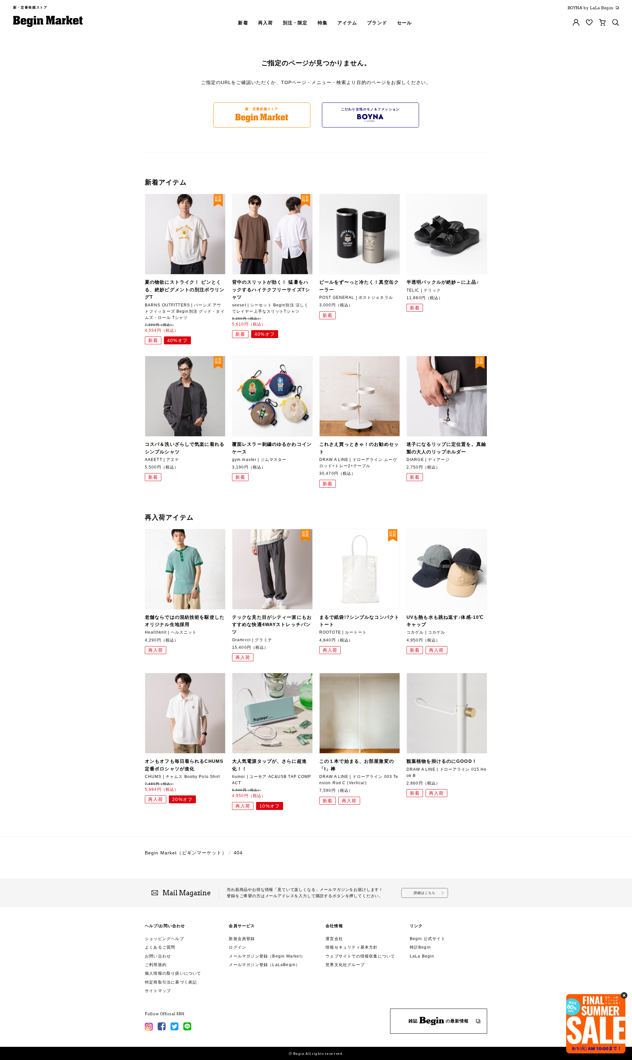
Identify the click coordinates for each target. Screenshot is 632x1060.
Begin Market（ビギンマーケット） (186, 852)
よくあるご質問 (160, 947)
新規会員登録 (242, 938)
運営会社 (334, 938)
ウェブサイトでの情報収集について (360, 956)
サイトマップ (158, 990)
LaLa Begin (422, 956)
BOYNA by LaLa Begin (590, 8)
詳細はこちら (425, 893)
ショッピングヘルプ (164, 938)
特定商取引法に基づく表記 (171, 982)
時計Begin (420, 947)
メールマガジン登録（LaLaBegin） (264, 964)
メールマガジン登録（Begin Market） (267, 956)
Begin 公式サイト (427, 938)
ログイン (237, 947)
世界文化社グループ (345, 964)
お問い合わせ (158, 956)
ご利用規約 (156, 964)
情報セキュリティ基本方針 (352, 947)
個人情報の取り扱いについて (173, 973)
